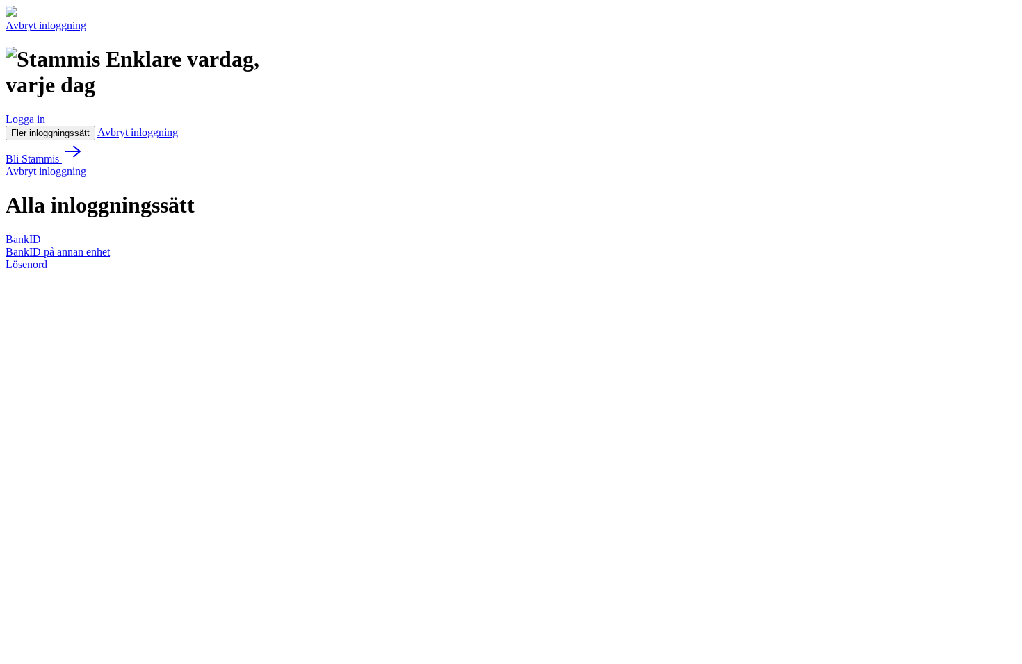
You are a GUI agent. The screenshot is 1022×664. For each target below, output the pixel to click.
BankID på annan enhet (58, 252)
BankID (23, 239)
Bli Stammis (34, 159)
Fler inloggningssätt (50, 133)
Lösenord (26, 264)
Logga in (25, 119)
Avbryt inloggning (46, 25)
